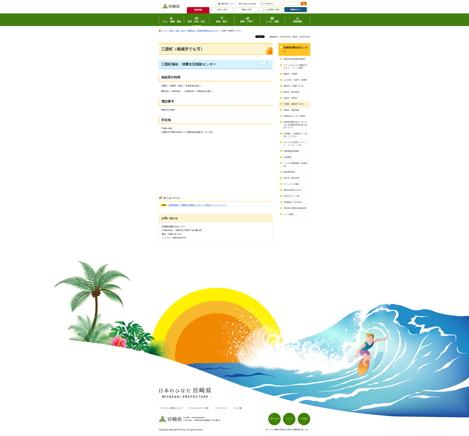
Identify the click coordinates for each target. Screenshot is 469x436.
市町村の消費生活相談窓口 (295, 208)
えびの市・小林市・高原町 (295, 80)
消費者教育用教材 (291, 151)
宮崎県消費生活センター (208, 31)
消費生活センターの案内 (294, 116)
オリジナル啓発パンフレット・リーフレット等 (295, 143)
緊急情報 (198, 10)
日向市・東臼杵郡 (291, 178)
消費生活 (191, 31)
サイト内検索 (262, 3)
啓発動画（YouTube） (293, 202)
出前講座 (287, 157)
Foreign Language (249, 4)
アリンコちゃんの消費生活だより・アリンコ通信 (295, 66)
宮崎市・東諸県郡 (291, 110)
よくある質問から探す (271, 10)
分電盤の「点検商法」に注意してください (295, 135)
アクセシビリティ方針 (199, 408)
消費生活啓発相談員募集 (294, 59)
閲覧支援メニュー (227, 4)
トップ (165, 31)
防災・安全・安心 (177, 31)
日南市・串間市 (290, 98)
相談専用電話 (289, 172)
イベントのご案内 (291, 184)
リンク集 (238, 408)
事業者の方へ (295, 10)
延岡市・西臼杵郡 (291, 92)
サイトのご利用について (171, 408)
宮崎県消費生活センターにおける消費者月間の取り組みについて (295, 125)
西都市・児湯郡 (290, 74)
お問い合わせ (274, 419)
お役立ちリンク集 (291, 196)
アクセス (289, 419)
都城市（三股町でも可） (294, 86)
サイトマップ (221, 408)
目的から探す (222, 10)
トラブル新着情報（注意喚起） (295, 164)
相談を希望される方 (292, 190)
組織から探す (247, 10)
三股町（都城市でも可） (294, 104)
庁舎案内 (304, 419)
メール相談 (288, 214)
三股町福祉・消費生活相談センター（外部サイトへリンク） (197, 205)
